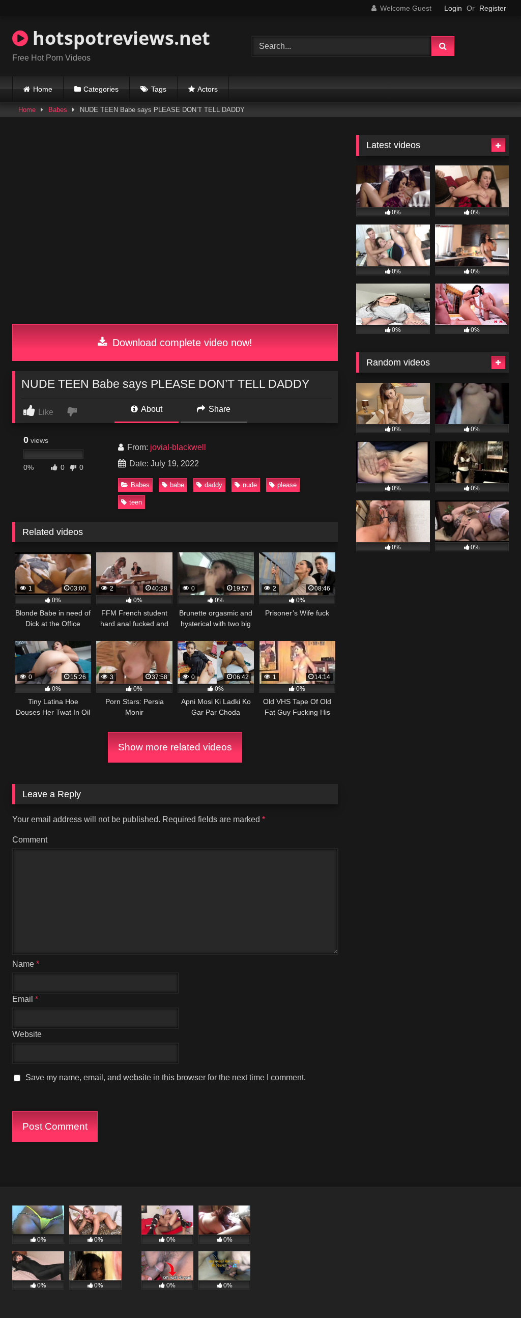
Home (42, 89)
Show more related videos (175, 747)
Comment (29, 839)
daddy (213, 485)
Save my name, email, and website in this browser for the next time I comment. (165, 1077)
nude (250, 485)
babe (177, 485)
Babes (57, 110)
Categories (101, 89)
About (150, 409)
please (287, 485)
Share (218, 409)
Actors (207, 89)
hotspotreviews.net (119, 37)
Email (25, 999)
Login (453, 8)
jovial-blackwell (178, 447)
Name (25, 964)
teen (135, 502)
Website (27, 1034)
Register (492, 8)
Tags (158, 89)
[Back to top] (489, 1288)
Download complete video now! (180, 342)
